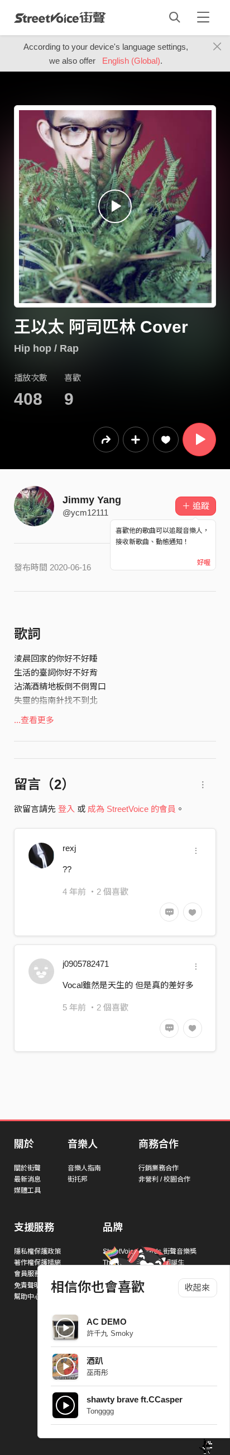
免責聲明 (27, 1285)
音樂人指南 (84, 1168)
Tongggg (100, 1411)
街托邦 (78, 1179)
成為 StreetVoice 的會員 (132, 809)
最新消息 (27, 1179)
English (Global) (131, 60)
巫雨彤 (97, 1372)
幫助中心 (27, 1297)
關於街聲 (27, 1168)
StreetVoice (60, 17)
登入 (66, 809)
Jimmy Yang (92, 500)
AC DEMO (107, 1321)
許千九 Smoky (110, 1333)
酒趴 (95, 1361)
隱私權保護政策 (37, 1251)
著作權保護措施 (37, 1263)
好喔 (203, 562)
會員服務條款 (34, 1274)
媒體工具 (27, 1190)
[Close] (217, 47)
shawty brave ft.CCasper (135, 1399)
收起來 (197, 1287)
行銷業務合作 (158, 1168)
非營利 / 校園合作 (164, 1179)
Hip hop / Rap (46, 348)
